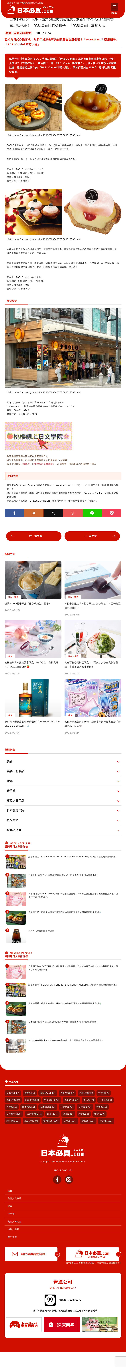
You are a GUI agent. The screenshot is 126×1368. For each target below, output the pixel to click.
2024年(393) (86, 1093)
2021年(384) (13, 1100)
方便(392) (103, 1093)
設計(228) (84, 1114)
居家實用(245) (34, 1114)
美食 (10, 1190)
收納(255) (101, 1107)
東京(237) (52, 1114)
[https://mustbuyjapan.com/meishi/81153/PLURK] (34, 513)
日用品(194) (70, 1121)
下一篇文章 (90, 536)
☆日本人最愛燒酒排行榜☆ (41, 931)
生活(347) (88, 1100)
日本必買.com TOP (24, 19)
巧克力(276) (67, 1107)
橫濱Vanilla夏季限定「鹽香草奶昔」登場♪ (27, 603)
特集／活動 (13, 1229)
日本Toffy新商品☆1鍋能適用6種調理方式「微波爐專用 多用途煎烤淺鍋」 (63, 875)
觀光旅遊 (12, 1237)
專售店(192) (88, 1121)
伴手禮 (11, 1214)
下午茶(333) (105, 1100)
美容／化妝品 (14, 1198)
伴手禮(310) (28, 1107)
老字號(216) (12, 1121)
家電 (10, 1206)
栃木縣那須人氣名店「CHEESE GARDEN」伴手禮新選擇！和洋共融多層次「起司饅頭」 (52, 501)
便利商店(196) (50, 1121)
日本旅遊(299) (47, 1107)
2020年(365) (71, 1100)
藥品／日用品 (14, 1221)
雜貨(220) (99, 1114)
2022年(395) (67, 1093)
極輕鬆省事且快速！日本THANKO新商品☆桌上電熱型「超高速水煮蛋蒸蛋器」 (66, 1040)
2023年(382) (32, 1100)
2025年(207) (31, 1121)
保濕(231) (68, 1114)
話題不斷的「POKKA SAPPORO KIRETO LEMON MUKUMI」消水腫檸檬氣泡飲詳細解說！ (73, 856)
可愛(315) (11, 1107)
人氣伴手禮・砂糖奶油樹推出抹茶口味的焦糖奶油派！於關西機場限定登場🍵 (65, 912)
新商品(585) (12, 1093)
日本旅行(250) (14, 1114)
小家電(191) (106, 1121)
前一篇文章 (35, 536)
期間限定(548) (47, 1093)
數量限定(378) (51, 1100)
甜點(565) (29, 1093)
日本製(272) (85, 1107)
